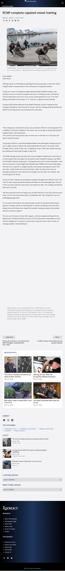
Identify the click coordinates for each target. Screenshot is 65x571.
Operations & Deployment (28, 429)
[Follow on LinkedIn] (11, 558)
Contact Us (8, 552)
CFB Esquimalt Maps (11, 521)
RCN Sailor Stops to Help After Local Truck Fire (18, 402)
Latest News (19, 18)
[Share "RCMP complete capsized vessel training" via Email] (15, 21)
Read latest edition (7, 6)
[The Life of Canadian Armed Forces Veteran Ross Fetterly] (18, 364)
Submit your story (10, 542)
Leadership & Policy (10, 429)
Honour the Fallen (10, 529)
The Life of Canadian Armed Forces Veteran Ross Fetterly (17, 376)
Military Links (8, 526)
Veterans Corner (16, 443)
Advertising (8, 547)
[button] (2, 2)
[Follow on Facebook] (4, 558)
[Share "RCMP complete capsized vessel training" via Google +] (9, 21)
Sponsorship (8, 550)
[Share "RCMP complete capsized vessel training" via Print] (18, 21)
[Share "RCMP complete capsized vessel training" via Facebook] (4, 21)
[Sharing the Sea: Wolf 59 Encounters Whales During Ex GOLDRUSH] (47, 364)
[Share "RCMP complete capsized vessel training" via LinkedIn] (12, 21)
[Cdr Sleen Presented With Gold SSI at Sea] (47, 390)
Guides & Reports (20, 431)
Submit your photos (10, 545)
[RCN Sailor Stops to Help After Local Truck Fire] (18, 390)
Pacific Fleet (8, 524)
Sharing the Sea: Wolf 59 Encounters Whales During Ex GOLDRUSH (44, 376)
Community (8, 431)
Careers (7, 531)
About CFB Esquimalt (11, 519)
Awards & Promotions (46, 429)
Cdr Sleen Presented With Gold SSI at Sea (46, 402)
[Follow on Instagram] (7, 558)
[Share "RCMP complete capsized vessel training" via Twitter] (7, 21)
